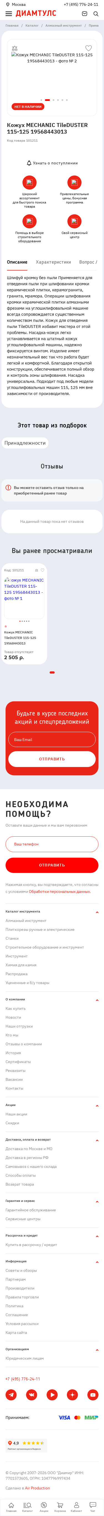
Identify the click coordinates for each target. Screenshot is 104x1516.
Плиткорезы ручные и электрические (40, 929)
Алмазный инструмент (26, 920)
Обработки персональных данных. (59, 891)
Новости (13, 1017)
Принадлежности (25, 443)
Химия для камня (21, 964)
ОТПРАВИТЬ (52, 758)
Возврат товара (20, 1184)
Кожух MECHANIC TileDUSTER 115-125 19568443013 (20, 637)
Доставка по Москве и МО (29, 1148)
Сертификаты (18, 1061)
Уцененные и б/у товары (27, 982)
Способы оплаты (21, 1175)
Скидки (12, 1122)
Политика (14, 1305)
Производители (20, 1288)
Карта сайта (16, 1332)
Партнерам (16, 1279)
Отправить (52, 865)
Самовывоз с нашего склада (31, 1166)
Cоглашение (17, 1314)
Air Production (37, 1488)
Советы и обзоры (21, 1270)
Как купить (16, 1008)
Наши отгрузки (19, 1026)
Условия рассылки (22, 1323)
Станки (12, 938)
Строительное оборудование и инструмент (45, 947)
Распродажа (16, 973)
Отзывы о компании (24, 1043)
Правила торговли (22, 1297)
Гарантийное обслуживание (31, 1209)
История (13, 1052)
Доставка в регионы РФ (27, 1157)
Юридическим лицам (25, 1358)
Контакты (14, 1088)
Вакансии (14, 1079)
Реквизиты (16, 1070)
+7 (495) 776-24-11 (81, 4)
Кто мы (12, 1035)
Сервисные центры (23, 1218)
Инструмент (17, 956)
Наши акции (16, 1114)
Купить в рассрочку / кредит (31, 1244)
